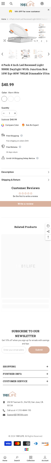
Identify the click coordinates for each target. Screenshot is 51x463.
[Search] (11, 3)
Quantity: (5, 108)
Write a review (25, 203)
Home (3, 19)
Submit (39, 349)
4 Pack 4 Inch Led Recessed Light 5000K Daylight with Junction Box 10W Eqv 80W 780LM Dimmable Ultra (25, 69)
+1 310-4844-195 (23, 410)
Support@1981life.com (17, 415)
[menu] (3, 3)
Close (48, 10)
